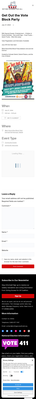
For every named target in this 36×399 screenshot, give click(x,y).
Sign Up (18, 296)
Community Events (11, 143)
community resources (11, 145)
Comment (6, 206)
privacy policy (9, 309)
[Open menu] (33, 5)
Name (5, 232)
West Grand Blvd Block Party (14, 131)
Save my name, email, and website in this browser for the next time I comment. (17, 260)
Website (5, 250)
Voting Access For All (12, 9)
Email (4, 241)
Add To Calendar (12, 118)
